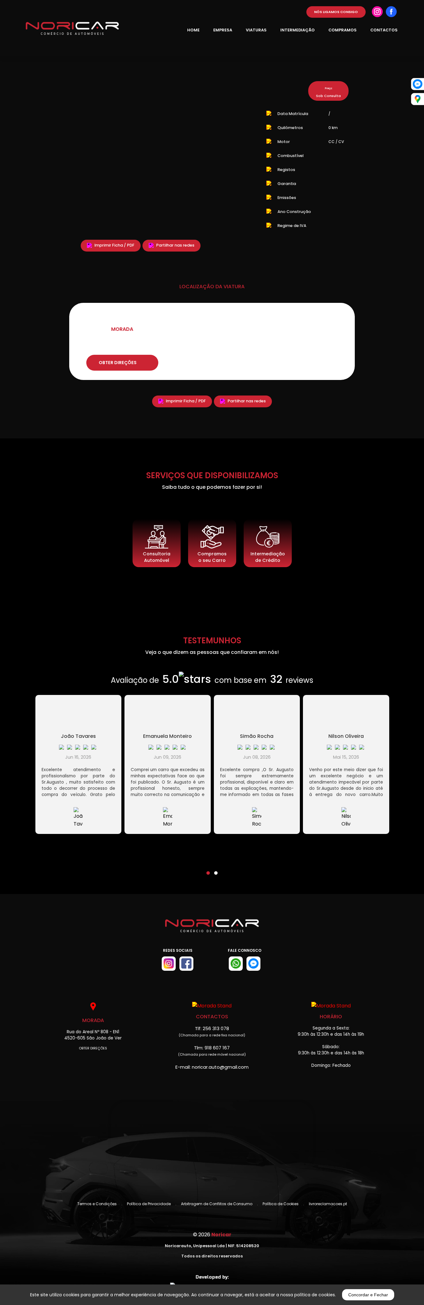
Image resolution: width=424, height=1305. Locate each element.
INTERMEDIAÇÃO (297, 30)
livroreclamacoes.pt (328, 1203)
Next (238, 163)
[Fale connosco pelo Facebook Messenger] (253, 963)
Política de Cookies (281, 1203)
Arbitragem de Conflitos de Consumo (216, 1203)
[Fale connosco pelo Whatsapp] (236, 963)
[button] (208, 869)
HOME (193, 30)
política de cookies (314, 1295)
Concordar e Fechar (368, 1294)
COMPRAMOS (342, 30)
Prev (43, 163)
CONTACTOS (384, 30)
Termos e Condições (97, 1203)
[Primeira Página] (212, 930)
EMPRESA (222, 30)
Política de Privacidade (149, 1203)
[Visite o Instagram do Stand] (169, 963)
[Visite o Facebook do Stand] (186, 963)
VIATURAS (256, 30)
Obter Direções (93, 1048)
